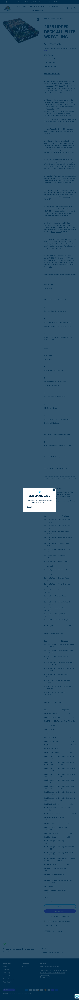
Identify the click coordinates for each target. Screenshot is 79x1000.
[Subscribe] (51, 507)
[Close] (54, 490)
